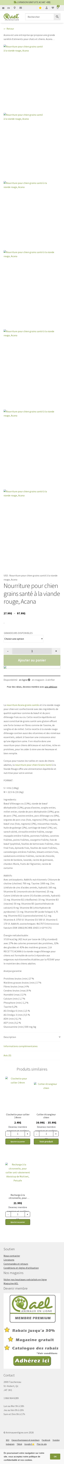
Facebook (46, 1440)
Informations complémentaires (21, 1046)
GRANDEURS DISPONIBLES (18, 633)
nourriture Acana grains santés (23, 705)
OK (55, 1456)
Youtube (56, 1440)
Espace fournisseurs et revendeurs (25, 1440)
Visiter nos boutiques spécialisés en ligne (25, 1279)
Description (10, 1037)
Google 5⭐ (29, 1444)
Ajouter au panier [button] (18, 1141)
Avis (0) (7, 1055)
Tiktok (19, 1444)
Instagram (10, 1444)
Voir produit (46, 1141)
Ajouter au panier (32, 660)
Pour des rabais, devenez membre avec (32, 686)
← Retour (9, 28)
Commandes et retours (16, 1263)
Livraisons (9, 1259)
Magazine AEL (11, 1283)
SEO (7, 1440)
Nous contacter (12, 1255)
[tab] (32, 1037)
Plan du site (42, 1444)
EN (8, 8)
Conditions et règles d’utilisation (21, 1267)
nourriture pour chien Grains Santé (33, 764)
